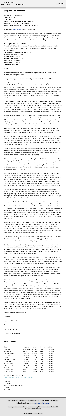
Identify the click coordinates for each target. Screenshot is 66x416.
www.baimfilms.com (41, 403)
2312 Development (37, 413)
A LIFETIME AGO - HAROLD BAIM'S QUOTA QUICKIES (12, 3)
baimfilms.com (17, 29)
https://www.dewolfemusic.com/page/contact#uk (19, 377)
